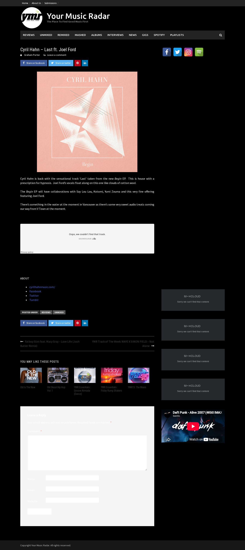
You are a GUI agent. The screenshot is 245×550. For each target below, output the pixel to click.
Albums (96, 34)
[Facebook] (166, 52)
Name (31, 479)
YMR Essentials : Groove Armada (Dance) (82, 390)
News (133, 34)
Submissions (50, 3)
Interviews (115, 34)
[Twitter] (177, 52)
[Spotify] (199, 52)
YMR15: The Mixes (137, 387)
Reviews (29, 34)
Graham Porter (32, 55)
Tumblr (34, 300)
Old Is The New (27, 387)
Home (25, 3)
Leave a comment (56, 55)
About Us (36, 3)
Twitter (34, 295)
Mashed (80, 34)
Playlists (177, 34)
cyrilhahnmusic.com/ (42, 287)
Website (32, 501)
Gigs (145, 34)
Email (31, 490)
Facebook (35, 291)
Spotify (159, 34)
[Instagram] (188, 52)
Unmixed (46, 34)
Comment (34, 431)
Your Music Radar (78, 15)
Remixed (63, 34)
